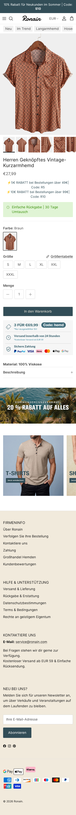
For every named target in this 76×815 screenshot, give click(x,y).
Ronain (18, 801)
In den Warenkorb (38, 311)
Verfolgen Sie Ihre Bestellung (25, 536)
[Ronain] (32, 18)
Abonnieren (17, 733)
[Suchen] (13, 18)
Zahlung (9, 550)
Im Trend (24, 29)
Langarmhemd (47, 29)
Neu (8, 29)
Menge (8, 286)
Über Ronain (13, 529)
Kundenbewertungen (19, 564)
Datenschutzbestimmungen (24, 603)
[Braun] (10, 241)
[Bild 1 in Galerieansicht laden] (38, 84)
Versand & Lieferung (19, 589)
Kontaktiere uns (15, 543)
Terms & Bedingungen (20, 610)
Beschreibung (14, 372)
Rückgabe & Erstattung (21, 596)
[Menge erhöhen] (30, 294)
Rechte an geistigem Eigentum (27, 617)
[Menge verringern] (7, 294)
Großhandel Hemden (19, 557)
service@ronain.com (31, 642)
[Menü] (4, 18)
